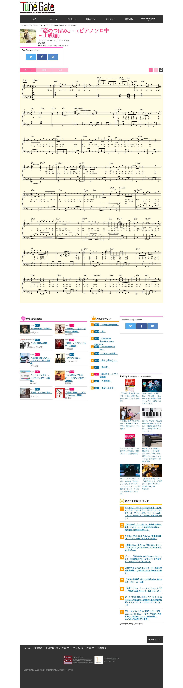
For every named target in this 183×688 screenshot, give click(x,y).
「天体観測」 (106, 381)
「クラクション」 (73, 358)
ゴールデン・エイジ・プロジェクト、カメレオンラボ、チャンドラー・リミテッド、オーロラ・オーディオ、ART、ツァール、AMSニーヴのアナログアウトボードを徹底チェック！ (143, 513)
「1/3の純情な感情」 (39, 343)
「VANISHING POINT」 (41, 329)
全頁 (60, 70)
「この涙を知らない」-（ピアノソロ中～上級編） (40, 361)
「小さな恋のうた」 (109, 360)
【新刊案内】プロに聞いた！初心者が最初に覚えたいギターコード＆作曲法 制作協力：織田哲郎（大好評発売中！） (143, 527)
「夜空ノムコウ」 (108, 388)
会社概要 (102, 648)
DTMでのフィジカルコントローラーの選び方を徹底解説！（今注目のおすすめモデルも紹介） (143, 570)
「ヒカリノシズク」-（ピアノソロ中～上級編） (40, 378)
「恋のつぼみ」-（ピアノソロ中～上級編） (73, 33)
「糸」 (103, 331)
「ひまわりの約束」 (109, 354)
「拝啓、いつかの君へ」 (41, 393)
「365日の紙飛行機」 (109, 325)
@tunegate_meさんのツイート (132, 624)
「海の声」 (105, 367)
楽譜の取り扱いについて (57, 648)
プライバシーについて (83, 648)
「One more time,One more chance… (104, 341)
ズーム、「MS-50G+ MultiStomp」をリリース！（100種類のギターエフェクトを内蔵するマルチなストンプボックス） (143, 559)
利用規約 (38, 648)
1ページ (28, 70)
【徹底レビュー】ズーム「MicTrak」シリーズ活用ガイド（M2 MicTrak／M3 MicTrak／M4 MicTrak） (143, 547)
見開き (44, 70)
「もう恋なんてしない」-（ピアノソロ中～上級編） (75, 378)
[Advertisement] (111, 7)
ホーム (27, 648)
